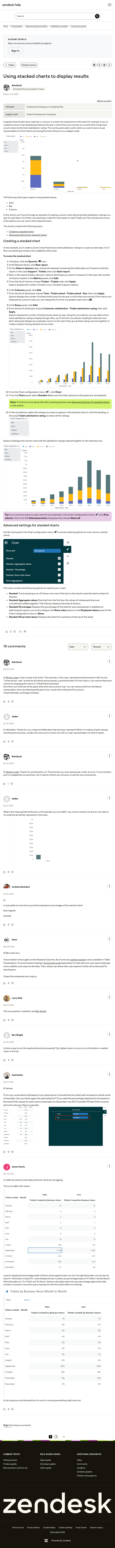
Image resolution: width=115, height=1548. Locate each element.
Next (63, 1436)
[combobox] (78, 646)
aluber (15, 716)
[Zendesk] (57, 1503)
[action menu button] (109, 661)
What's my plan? (104, 101)
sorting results (77, 959)
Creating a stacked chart (21, 231)
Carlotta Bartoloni (21, 887)
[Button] (7, 631)
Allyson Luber (12, 677)
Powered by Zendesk (61, 1540)
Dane (14, 939)
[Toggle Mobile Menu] (110, 5)
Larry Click (17, 998)
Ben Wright (41, 1011)
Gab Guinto (17, 1075)
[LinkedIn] (94, 65)
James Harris (18, 1166)
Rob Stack (17, 85)
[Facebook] (104, 65)
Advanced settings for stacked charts (28, 235)
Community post (52, 963)
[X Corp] (99, 65)
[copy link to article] (109, 65)
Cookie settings (65, 1527)
